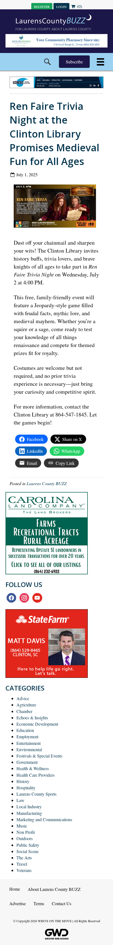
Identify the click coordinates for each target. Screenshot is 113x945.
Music (21, 826)
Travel (21, 864)
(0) (79, 6)
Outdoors (24, 838)
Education (25, 730)
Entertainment (28, 743)
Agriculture (26, 705)
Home (14, 889)
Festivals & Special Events (39, 756)
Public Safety (27, 845)
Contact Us (61, 903)
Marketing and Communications (44, 819)
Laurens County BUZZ (47, 483)
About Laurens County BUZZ (54, 889)
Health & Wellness (32, 768)
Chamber (24, 711)
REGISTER (42, 6)
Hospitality (25, 787)
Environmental (29, 749)
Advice (22, 698)
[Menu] (100, 62)
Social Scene (27, 851)
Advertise (17, 903)
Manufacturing (29, 813)
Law (20, 800)
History (22, 781)
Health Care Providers (35, 775)
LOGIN (61, 6)
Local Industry (29, 806)
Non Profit (25, 832)
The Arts (24, 857)
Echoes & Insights (32, 717)
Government (27, 762)
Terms (38, 903)
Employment (27, 736)
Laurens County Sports (36, 794)
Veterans (24, 870)
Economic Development (37, 724)
